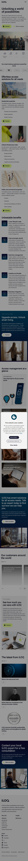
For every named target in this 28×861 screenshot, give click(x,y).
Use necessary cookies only (13, 441)
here (21, 433)
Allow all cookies (13, 437)
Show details (13, 445)
